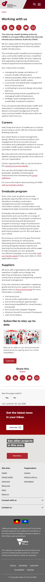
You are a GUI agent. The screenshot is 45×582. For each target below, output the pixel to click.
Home (4, 12)
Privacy (13, 565)
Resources (6, 486)
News (4, 490)
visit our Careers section (12, 185)
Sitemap (30, 570)
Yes (6, 398)
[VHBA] (9, 4)
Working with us (30, 477)
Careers (27, 473)
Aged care (6, 481)
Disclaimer (23, 565)
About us (5, 494)
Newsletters (29, 481)
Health (4, 473)
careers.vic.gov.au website (16, 166)
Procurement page (24, 289)
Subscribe (10, 361)
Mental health (7, 477)
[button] (34, 4)
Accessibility (19, 570)
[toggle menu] (39, 4)
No (15, 398)
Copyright (34, 565)
